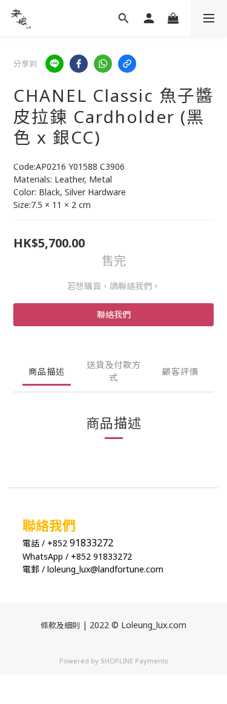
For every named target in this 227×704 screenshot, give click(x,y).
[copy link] (127, 64)
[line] (54, 64)
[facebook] (79, 64)
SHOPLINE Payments (134, 660)
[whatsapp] (103, 64)
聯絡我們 (114, 314)
